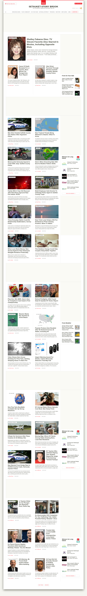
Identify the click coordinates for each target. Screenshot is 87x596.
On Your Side (34, 12)
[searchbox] (12, 3)
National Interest (44, 12)
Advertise (75, 11)
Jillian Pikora (38, 85)
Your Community (25, 12)
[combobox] (11, 4)
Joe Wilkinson (38, 470)
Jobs (69, 12)
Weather (58, 12)
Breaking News (16, 12)
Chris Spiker (11, 260)
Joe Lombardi (30, 59)
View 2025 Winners (70, 193)
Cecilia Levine (11, 85)
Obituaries (64, 12)
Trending (52, 12)
